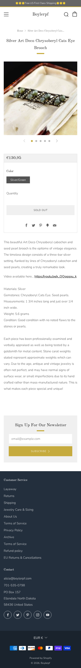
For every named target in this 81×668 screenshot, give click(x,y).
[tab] (32, 141)
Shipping (10, 503)
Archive (9, 537)
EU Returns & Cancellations (22, 558)
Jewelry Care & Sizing (18, 510)
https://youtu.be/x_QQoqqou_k (55, 276)
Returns (9, 496)
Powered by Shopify (40, 658)
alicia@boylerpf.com (18, 578)
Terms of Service (15, 523)
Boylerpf (40, 14)
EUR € (38, 638)
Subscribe (38, 451)
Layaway (10, 489)
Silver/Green (18, 180)
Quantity (12, 193)
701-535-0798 (14, 585)
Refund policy (13, 551)
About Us (10, 516)
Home (20, 31)
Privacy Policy (13, 530)
